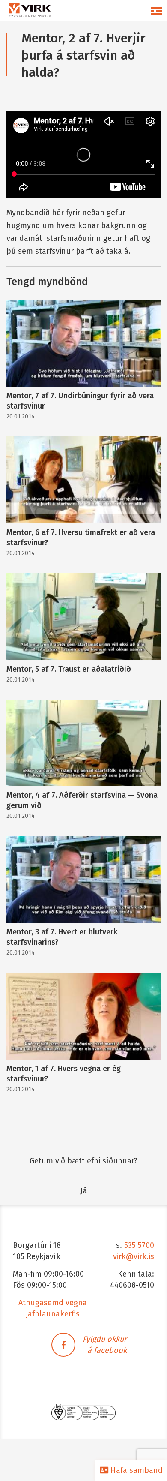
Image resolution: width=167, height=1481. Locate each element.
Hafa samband (135, 1470)
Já (83, 1191)
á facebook (107, 1350)
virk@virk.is (133, 1256)
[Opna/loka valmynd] (156, 10)
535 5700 (139, 1245)
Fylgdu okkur (105, 1339)
